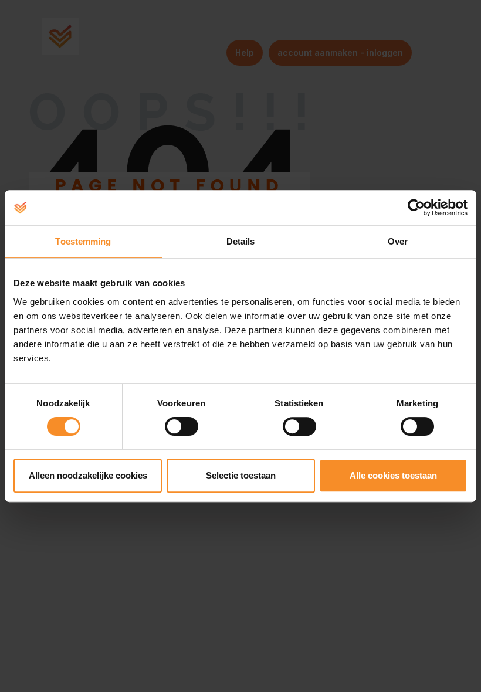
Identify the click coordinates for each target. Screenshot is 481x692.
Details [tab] (240, 241)
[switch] (181, 426)
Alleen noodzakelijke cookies (88, 475)
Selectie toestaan (241, 475)
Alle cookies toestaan (393, 475)
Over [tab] (398, 241)
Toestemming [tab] (83, 241)
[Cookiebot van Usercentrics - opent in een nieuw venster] (416, 207)
